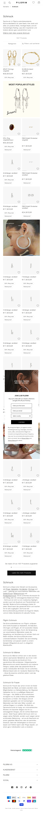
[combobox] (21, 416)
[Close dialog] (35, 372)
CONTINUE (21, 422)
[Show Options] (30, 416)
